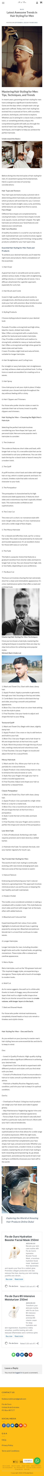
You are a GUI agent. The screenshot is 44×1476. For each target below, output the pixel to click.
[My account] (37, 2)
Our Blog (19, 1469)
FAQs (4, 1440)
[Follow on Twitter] (12, 1426)
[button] (3, 3)
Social (27, 1469)
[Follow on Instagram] (8, 1426)
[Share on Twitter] (22, 1355)
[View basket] (41, 2)
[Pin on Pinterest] (30, 1355)
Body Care (16, 1466)
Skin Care (6, 1466)
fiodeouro (33, 22)
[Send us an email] (17, 1426)
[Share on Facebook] (18, 1355)
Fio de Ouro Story (33, 1467)
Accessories (8, 1467)
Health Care (36, 1466)
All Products (19, 1467)
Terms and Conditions (10, 1451)
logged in (18, 1372)
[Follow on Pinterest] (21, 1426)
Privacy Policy (7, 1445)
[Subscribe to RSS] (25, 1426)
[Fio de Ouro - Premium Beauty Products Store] (22, 2)
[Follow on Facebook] (4, 1426)
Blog (22, 9)
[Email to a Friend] (26, 1355)
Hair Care (26, 1466)
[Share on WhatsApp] (13, 1355)
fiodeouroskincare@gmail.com (14, 1399)
